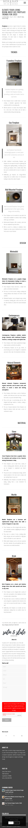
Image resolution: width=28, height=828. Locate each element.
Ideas (23, 17)
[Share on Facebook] (6, 736)
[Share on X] (14, 736)
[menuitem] (24, 2)
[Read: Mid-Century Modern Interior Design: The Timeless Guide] (3, 797)
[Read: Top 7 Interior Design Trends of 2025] (3, 803)
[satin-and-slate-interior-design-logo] (11, 2)
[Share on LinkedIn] (22, 736)
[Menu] (24, 2)
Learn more (17, 822)
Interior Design (5, 18)
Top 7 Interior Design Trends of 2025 (13, 803)
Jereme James (6, 17)
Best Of (19, 17)
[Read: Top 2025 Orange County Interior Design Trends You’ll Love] (3, 790)
